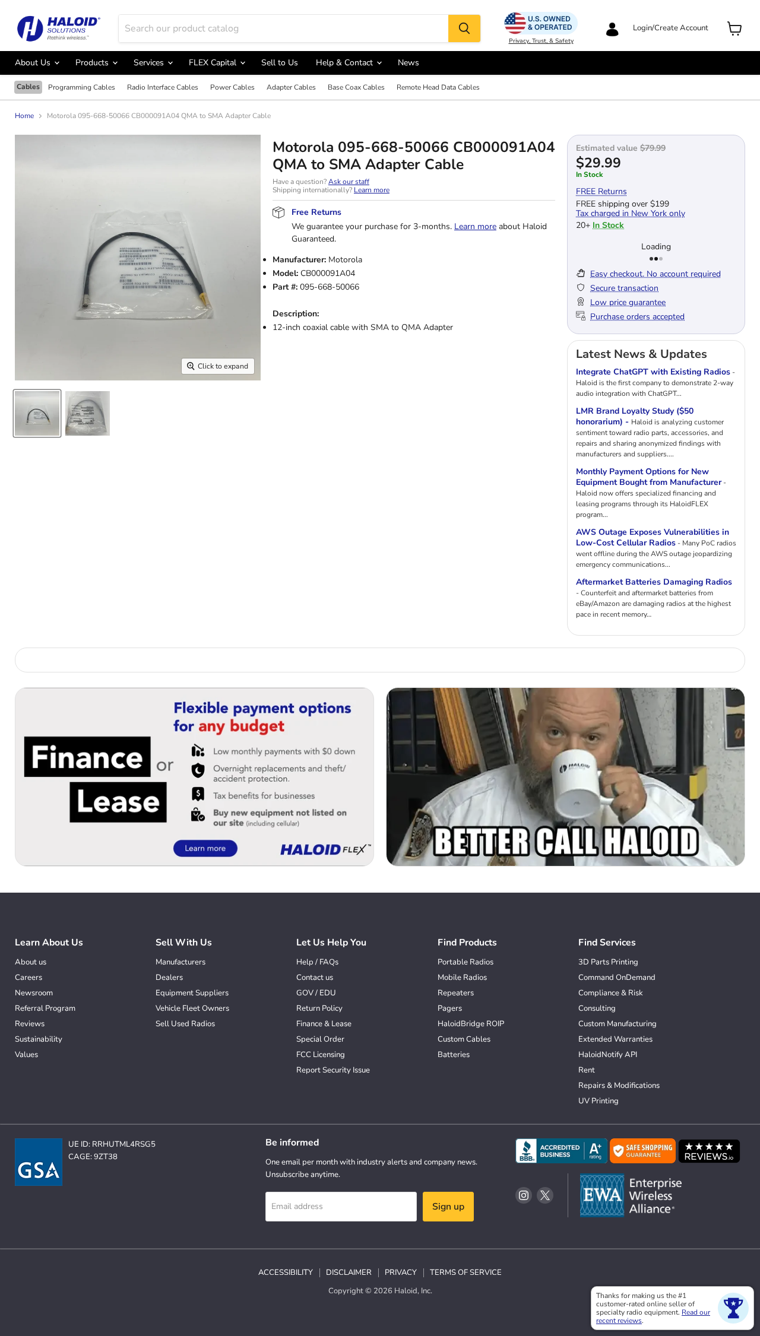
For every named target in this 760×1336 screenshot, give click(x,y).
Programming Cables (81, 88)
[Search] (464, 28)
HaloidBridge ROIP (471, 1023)
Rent (586, 1070)
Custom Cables (464, 1039)
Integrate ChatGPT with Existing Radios (653, 371)
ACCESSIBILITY (285, 1272)
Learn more (372, 190)
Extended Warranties (615, 1039)
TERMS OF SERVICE (466, 1272)
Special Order (320, 1039)
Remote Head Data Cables (438, 88)
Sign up (448, 1206)
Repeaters (456, 993)
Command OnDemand (617, 977)
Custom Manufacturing (617, 1023)
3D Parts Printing (608, 962)
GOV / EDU (316, 993)
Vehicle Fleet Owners (192, 1008)
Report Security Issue (333, 1070)
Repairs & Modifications (619, 1085)
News (408, 62)
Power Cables (232, 88)
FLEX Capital (214, 62)
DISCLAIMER (349, 1272)
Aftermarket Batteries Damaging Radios (654, 582)
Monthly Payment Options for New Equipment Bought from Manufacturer (648, 477)
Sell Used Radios (185, 1023)
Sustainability (38, 1039)
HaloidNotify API (607, 1054)
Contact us (314, 977)
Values (26, 1054)
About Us (34, 62)
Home (24, 116)
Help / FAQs (317, 962)
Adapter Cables (291, 88)
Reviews (30, 1023)
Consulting (597, 1008)
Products (93, 62)
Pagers (450, 1008)
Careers (28, 977)
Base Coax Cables (356, 88)
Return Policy (319, 1008)
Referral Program (45, 1008)
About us (30, 962)
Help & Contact (345, 62)
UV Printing (598, 1101)
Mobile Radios (462, 977)
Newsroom (34, 993)
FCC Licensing (320, 1054)
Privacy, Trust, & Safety (541, 41)
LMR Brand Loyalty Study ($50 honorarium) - (635, 416)
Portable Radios (465, 962)
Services (150, 62)
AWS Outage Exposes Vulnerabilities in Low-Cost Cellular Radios (652, 537)
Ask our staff (348, 181)
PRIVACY (401, 1272)
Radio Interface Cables (162, 88)
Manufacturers (180, 962)
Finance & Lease (324, 1023)
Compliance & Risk (610, 993)
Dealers (169, 977)
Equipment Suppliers (192, 993)
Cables (28, 86)
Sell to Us (279, 62)
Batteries (454, 1054)
